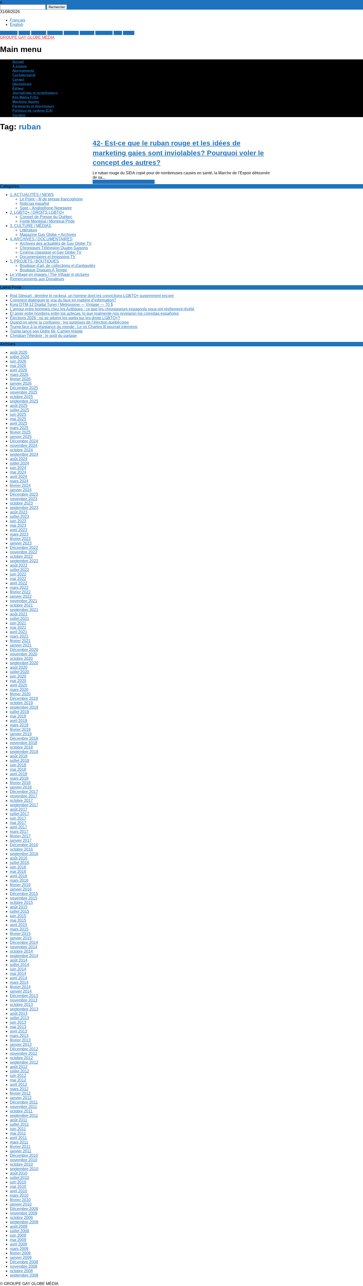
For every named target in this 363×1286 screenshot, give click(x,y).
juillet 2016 (19, 863)
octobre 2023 (21, 503)
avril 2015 (18, 925)
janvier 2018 (21, 787)
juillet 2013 (19, 1018)
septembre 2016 (24, 854)
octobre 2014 (21, 951)
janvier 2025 (21, 437)
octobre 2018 (21, 747)
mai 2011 (18, 1133)
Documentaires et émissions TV (48, 257)
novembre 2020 (23, 654)
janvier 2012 (21, 1098)
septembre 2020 (24, 663)
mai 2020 (18, 681)
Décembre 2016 (24, 845)
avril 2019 (18, 721)
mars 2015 (19, 929)
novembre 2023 (23, 499)
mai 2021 (18, 627)
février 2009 (20, 1253)
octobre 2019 (21, 703)
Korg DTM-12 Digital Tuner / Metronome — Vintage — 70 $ (61, 304)
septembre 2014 (24, 956)
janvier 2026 (21, 383)
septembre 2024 (24, 454)
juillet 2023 (19, 516)
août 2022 (18, 565)
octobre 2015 (21, 902)
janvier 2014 (21, 991)
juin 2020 (18, 676)
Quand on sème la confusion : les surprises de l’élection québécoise (69, 322)
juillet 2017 (19, 814)
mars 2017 (19, 831)
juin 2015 (18, 916)
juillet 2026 (19, 357)
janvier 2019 (21, 734)
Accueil (18, 62)
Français (17, 20)
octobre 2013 (21, 1005)
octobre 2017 (21, 800)
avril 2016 (18, 876)
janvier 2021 (21, 645)
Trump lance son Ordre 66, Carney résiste (46, 331)
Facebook (9, 33)
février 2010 (20, 1200)
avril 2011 (18, 1138)
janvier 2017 (21, 840)
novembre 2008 (23, 1266)
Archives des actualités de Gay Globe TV (56, 243)
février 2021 (20, 641)
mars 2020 (19, 689)
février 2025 (20, 432)
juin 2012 (18, 1076)
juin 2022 (18, 574)
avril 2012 (18, 1084)
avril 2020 (18, 685)
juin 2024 (18, 468)
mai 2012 (18, 1080)
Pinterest (55, 33)
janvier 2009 (21, 1257)
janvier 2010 (21, 1204)
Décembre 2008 (24, 1262)
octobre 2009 (21, 1218)
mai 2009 (18, 1240)
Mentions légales (25, 102)
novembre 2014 (23, 947)
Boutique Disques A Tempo (43, 270)
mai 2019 (18, 716)
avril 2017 (18, 827)
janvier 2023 (21, 543)
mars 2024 (19, 481)
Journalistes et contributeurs (35, 93)
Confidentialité (23, 75)
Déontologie (21, 84)
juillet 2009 (19, 1231)
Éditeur (18, 88)
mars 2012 (19, 1089)
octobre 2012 (21, 1058)
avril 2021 (18, 632)
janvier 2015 (21, 938)
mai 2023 (18, 525)
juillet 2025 (19, 410)
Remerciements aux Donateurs (37, 279)
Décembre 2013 (24, 996)
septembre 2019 (24, 707)
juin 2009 (18, 1235)
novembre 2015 (23, 898)
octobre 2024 (21, 450)
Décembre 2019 (24, 698)
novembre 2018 (23, 743)
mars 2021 (19, 636)
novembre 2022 (23, 552)
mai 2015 (18, 920)
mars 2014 (19, 982)
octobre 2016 (21, 849)
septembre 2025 (24, 401)
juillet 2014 (19, 965)
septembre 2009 (24, 1222)
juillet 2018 (19, 760)
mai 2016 (18, 871)
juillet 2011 (19, 1124)
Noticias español (34, 203)
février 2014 (20, 987)
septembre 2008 (24, 1275)
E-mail (128, 33)
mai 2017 (18, 823)
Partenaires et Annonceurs (33, 106)
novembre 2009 (23, 1213)
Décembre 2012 (24, 1049)
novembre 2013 (23, 1000)
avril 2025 (18, 423)
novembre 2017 (23, 796)
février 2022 (20, 592)
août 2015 (18, 907)
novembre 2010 (23, 1160)
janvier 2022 (21, 596)
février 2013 (20, 1040)
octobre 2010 (21, 1164)
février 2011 (20, 1147)
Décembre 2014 (24, 942)
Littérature (28, 230)
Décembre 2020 (24, 650)
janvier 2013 (21, 1044)
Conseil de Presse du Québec (46, 217)
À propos (19, 66)
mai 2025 (18, 419)
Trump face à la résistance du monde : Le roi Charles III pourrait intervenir (74, 327)
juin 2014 (18, 969)
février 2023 (20, 539)
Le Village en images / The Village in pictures (49, 274)
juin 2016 (18, 867)
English (16, 24)
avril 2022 (18, 583)
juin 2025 (18, 414)
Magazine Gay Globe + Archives (48, 234)
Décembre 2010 (24, 1155)
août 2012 (18, 1067)
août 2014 (18, 960)
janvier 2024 (21, 490)
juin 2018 (18, 765)
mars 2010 (19, 1195)
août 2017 (18, 809)
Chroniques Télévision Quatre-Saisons (54, 248)
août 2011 (18, 1120)
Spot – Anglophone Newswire (46, 208)
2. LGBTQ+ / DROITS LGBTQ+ (37, 212)
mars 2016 (19, 880)
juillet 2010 (19, 1178)
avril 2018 (18, 774)
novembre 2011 (23, 1107)
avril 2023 (18, 530)
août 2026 (18, 352)
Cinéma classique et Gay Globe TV (50, 252)
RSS (118, 33)
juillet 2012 (19, 1071)
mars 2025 (19, 428)
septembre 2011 (24, 1115)
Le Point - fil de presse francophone (124, 182)
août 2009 (18, 1226)
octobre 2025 (21, 397)
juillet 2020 (19, 672)
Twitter (24, 33)
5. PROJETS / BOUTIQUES (34, 261)
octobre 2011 (21, 1111)
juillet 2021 (19, 619)
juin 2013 (18, 1022)
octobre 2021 (21, 605)
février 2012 (20, 1093)
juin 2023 (18, 521)
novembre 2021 (23, 601)
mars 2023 (19, 534)
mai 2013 (18, 1027)
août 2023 (18, 512)
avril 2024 (18, 477)
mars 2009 (19, 1249)
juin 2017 (18, 818)
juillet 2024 (19, 463)
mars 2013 (19, 1036)
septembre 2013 (24, 1009)
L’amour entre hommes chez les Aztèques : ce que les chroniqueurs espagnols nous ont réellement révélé (102, 309)
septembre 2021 (24, 610)
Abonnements (23, 70)
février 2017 (20, 836)
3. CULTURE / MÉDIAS (30, 226)
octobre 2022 (21, 556)
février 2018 (20, 783)
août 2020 (18, 667)
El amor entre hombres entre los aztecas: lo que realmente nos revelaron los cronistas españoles (94, 313)
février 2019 (20, 729)
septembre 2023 (24, 508)
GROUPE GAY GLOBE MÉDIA (27, 37)
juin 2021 (18, 623)
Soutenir (19, 115)
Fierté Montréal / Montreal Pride (47, 221)
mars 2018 (19, 778)
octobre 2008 (21, 1271)
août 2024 (18, 459)
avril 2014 (18, 978)
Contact (18, 79)
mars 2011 (19, 1142)
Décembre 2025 (24, 388)
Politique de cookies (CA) (32, 110)
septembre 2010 (24, 1169)
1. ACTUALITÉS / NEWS (32, 195)
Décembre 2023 (24, 494)
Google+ (38, 33)
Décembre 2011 (24, 1102)
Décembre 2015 (24, 894)
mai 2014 (18, 973)
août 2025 (18, 406)
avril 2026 (18, 370)
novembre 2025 (23, 392)
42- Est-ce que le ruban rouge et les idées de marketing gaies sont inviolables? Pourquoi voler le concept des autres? (178, 152)
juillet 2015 (19, 911)
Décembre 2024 (24, 441)
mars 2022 (19, 587)
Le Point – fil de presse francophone (51, 199)
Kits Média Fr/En (25, 97)
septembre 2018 (24, 752)
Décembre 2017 (24, 792)
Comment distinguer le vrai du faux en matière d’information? (63, 300)
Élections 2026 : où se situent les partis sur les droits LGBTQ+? (65, 318)
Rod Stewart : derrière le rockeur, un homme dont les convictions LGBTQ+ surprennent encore (92, 296)
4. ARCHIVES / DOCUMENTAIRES (41, 239)
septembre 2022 (24, 561)
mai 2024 (18, 472)
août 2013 (18, 1013)
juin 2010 (18, 1182)
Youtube (87, 33)
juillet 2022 (19, 570)
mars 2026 (19, 374)
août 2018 (18, 756)
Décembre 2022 (24, 548)
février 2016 (20, 885)
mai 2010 (18, 1186)
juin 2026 (18, 361)
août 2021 (18, 614)
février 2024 (20, 485)
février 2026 (20, 379)
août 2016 (18, 858)
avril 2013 (18, 1031)
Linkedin (71, 33)
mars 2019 (19, 725)
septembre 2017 (24, 805)
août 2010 (18, 1173)
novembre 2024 (23, 445)
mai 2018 (18, 769)
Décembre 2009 (24, 1209)
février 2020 (20, 694)
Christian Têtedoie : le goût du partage (43, 336)
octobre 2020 (21, 658)
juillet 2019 (19, 712)
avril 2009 (18, 1244)
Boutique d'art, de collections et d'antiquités (57, 266)
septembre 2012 (24, 1062)
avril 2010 (18, 1191)
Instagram (104, 33)
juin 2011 (18, 1129)
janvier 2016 (21, 889)
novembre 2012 (23, 1053)
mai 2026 (18, 366)
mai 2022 (18, 579)
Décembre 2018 (24, 738)
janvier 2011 (20, 1151)
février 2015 (20, 934)
